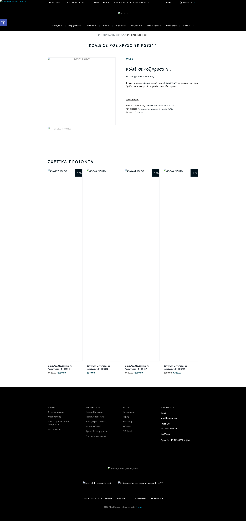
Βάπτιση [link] (127, 421)
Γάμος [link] (126, 416)
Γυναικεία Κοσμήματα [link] (116, 35)
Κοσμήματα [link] (129, 412)
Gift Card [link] (127, 431)
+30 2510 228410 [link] (169, 428)
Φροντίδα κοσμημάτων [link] (97, 431)
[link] (3, 22)
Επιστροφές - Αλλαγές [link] (96, 421)
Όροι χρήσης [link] (54, 416)
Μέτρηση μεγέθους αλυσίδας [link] (140, 76)
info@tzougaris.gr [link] (169, 418)
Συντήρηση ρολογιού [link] (96, 436)
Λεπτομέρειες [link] (65, 262)
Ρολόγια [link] (127, 426)
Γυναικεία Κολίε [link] (165, 109)
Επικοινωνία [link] (54, 429)
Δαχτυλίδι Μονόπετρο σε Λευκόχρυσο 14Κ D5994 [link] (59, 367)
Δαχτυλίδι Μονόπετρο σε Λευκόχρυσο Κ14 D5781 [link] (175, 367)
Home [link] (99, 35)
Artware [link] (139, 507)
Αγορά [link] (65, 268)
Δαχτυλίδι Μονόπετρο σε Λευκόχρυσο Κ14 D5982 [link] (98, 367)
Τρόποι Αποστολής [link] (95, 416)
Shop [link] (105, 35)
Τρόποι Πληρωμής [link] (95, 412)
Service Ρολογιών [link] (94, 426)
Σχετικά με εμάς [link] (56, 412)
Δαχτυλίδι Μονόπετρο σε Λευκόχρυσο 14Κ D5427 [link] (136, 367)
